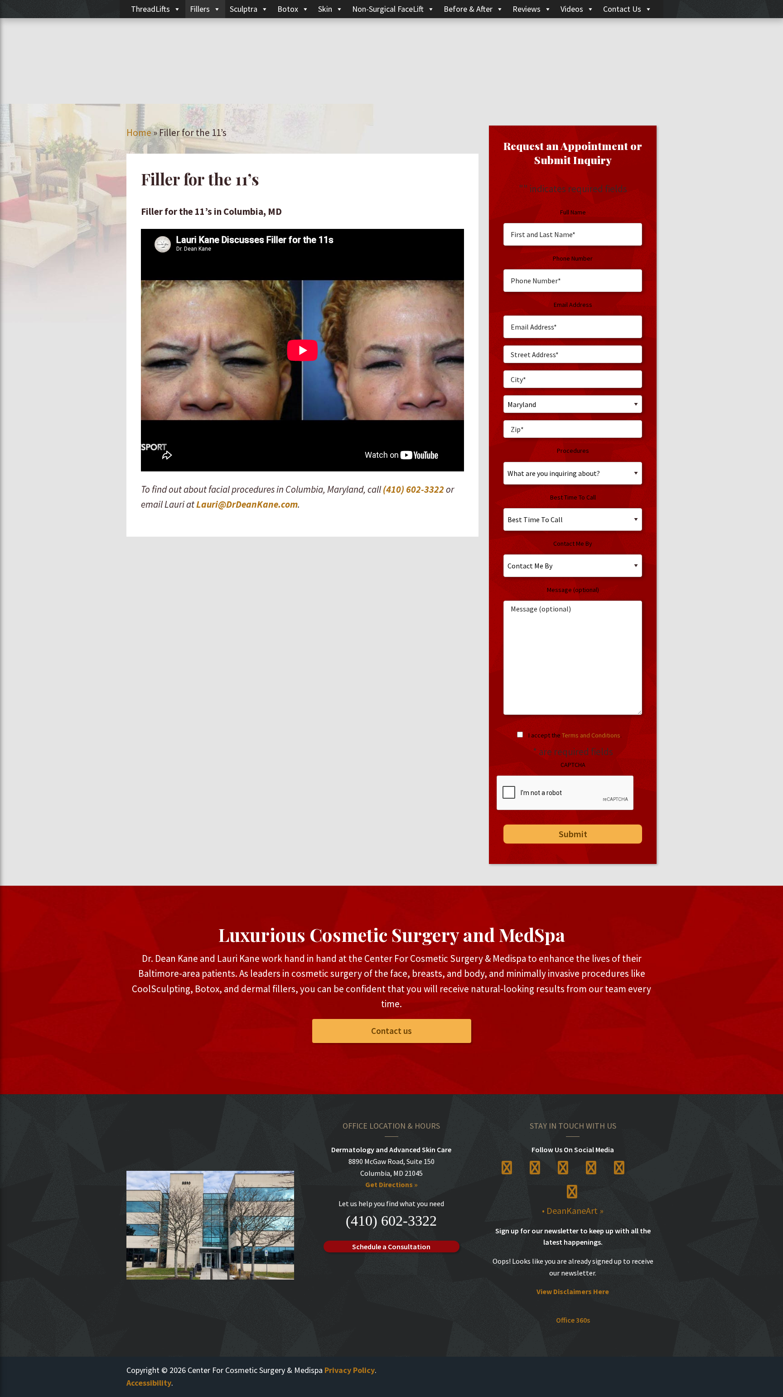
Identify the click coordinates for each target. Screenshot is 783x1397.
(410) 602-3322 (413, 489)
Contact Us (622, 9)
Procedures (573, 450)
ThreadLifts (150, 9)
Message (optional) (573, 590)
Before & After (468, 9)
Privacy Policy (349, 1370)
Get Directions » (391, 1184)
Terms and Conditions (591, 735)
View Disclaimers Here (572, 1291)
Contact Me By (572, 543)
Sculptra (243, 9)
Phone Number (573, 258)
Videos (572, 9)
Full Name (573, 212)
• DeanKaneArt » (573, 1210)
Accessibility (148, 1383)
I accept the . (575, 735)
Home (138, 132)
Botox (287, 9)
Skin (325, 9)
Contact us (391, 1030)
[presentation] (565, 793)
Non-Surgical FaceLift (388, 9)
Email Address (573, 305)
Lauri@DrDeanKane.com (247, 504)
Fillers (200, 9)
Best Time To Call (573, 497)
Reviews (526, 9)
